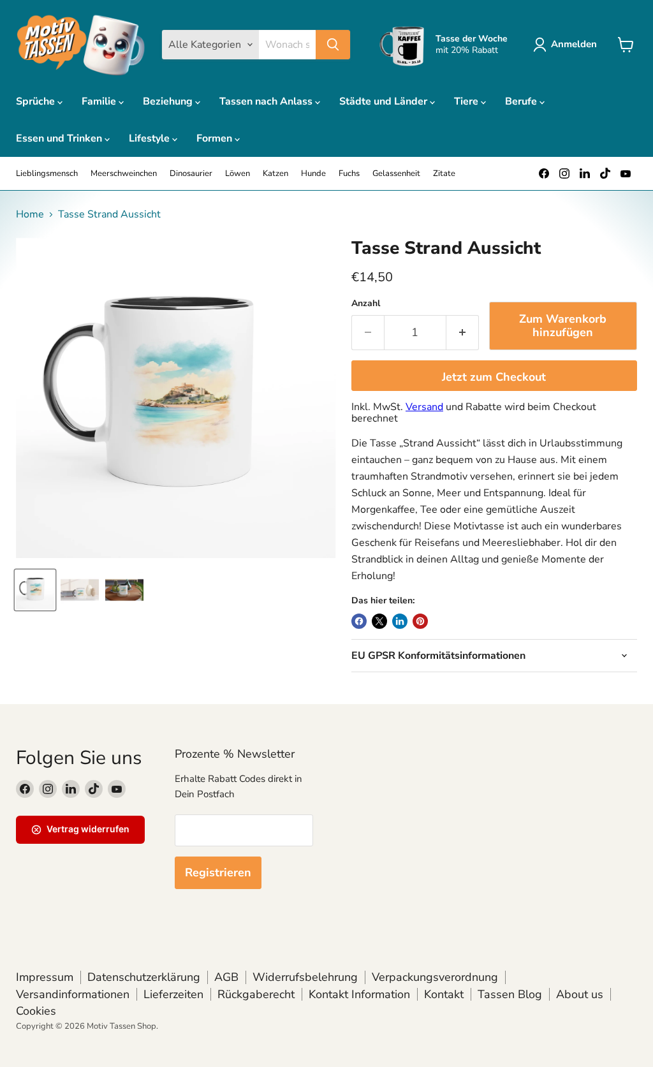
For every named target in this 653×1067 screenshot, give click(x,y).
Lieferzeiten (173, 994)
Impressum (44, 977)
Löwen (237, 174)
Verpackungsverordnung (435, 977)
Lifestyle (150, 138)
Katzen (275, 174)
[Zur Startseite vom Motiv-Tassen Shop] (81, 45)
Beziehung (169, 101)
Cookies (36, 1011)
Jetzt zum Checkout (494, 377)
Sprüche (36, 101)
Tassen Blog (510, 994)
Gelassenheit (396, 174)
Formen (215, 138)
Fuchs (349, 174)
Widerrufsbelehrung (305, 977)
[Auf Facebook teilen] (359, 621)
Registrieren (218, 872)
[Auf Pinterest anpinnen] (420, 621)
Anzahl (365, 303)
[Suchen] (333, 44)
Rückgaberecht (256, 994)
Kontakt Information (359, 994)
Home (30, 214)
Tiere (467, 101)
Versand (424, 407)
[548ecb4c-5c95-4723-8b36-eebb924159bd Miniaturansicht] (79, 590)
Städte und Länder (384, 101)
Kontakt (444, 994)
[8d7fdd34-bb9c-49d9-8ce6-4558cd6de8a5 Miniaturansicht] (35, 590)
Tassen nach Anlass (267, 101)
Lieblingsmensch (47, 174)
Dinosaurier (191, 174)
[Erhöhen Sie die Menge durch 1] (462, 332)
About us (579, 994)
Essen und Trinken (60, 138)
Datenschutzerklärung (143, 977)
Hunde (313, 174)
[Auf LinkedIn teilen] (399, 621)
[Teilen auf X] (379, 621)
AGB (226, 977)
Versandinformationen (72, 994)
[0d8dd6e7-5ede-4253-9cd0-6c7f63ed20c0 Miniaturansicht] (124, 590)
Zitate (444, 174)
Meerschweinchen (124, 174)
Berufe (522, 101)
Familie (100, 101)
